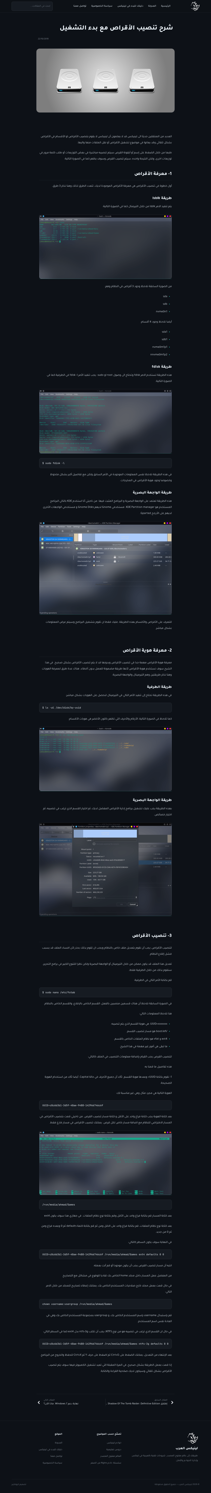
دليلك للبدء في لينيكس (130, 6)
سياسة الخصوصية (101, 6)
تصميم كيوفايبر (19, 1484)
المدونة (152, 6)
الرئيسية (165, 6)
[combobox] (32, 6)
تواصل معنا (79, 6)
